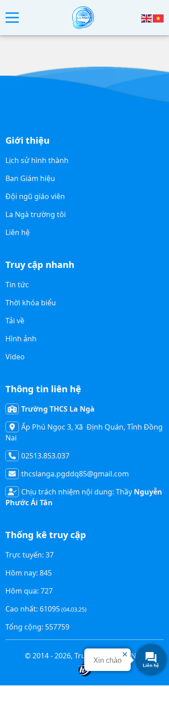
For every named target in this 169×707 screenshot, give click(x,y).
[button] (12, 18)
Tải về (14, 321)
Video (15, 357)
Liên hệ (17, 232)
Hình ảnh (21, 339)
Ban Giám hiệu (30, 178)
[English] (147, 18)
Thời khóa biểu (30, 303)
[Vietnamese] (158, 18)
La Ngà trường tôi (35, 214)
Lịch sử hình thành (37, 160)
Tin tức (17, 285)
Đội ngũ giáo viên (35, 196)
